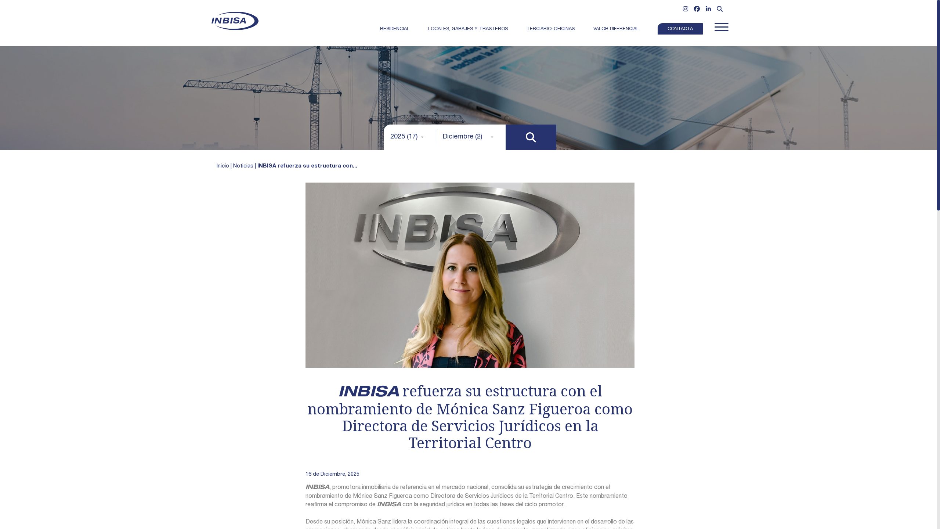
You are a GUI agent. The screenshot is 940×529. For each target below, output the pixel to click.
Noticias (243, 166)
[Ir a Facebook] (697, 10)
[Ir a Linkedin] (708, 10)
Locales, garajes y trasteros (468, 29)
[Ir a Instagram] (685, 10)
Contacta (680, 29)
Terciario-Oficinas (551, 29)
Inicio (223, 166)
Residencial (394, 29)
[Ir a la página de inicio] (235, 21)
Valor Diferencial (616, 29)
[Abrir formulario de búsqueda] (720, 10)
